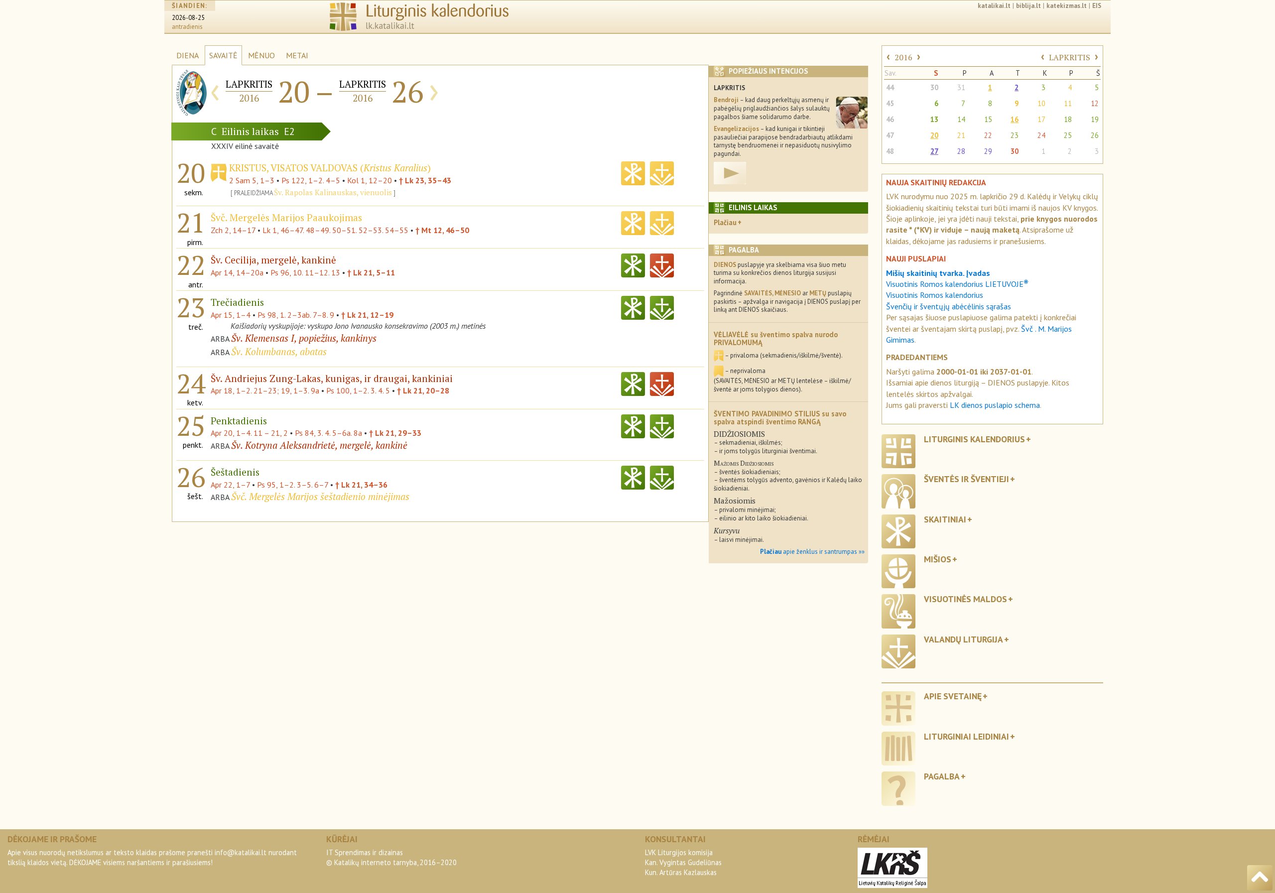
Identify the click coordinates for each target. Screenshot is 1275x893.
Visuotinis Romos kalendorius (934, 295)
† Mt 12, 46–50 (442, 230)
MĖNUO (261, 55)
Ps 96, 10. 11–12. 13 (305, 272)
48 (890, 151)
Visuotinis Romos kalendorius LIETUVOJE (957, 284)
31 (961, 87)
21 (961, 135)
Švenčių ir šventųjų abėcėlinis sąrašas (948, 306)
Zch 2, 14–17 (233, 230)
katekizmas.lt (1066, 5)
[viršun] (1260, 878)
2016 (903, 57)
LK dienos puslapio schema (995, 405)
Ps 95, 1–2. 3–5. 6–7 (292, 485)
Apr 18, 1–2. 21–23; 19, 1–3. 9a (265, 390)
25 (1068, 135)
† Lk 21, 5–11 (371, 272)
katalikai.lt (994, 5)
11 (1068, 103)
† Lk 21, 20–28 (423, 390)
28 (961, 151)
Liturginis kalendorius (974, 439)
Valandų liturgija (963, 639)
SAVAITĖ (223, 55)
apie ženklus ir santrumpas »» (812, 551)
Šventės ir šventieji (966, 479)
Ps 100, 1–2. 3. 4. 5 (358, 390)
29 (988, 151)
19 (1095, 119)
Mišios (937, 559)
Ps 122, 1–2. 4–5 (310, 180)
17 (1041, 119)
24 (1041, 135)
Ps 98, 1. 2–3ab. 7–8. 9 (295, 315)
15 (988, 119)
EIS (1096, 5)
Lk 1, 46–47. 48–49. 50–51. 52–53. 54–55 (335, 230)
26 (1095, 135)
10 (1041, 103)
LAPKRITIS (1069, 57)
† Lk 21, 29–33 (395, 433)
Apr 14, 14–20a (237, 272)
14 (961, 119)
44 (890, 87)
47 (890, 135)
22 (988, 135)
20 (934, 135)
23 (1015, 135)
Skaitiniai (945, 519)
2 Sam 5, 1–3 (251, 180)
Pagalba (942, 776)
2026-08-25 (188, 17)
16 (1015, 119)
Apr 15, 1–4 (231, 315)
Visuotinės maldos (965, 599)
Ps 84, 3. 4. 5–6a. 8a (328, 433)
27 (934, 151)
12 (1095, 103)
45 (890, 103)
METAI (297, 55)
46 (890, 119)
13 (934, 119)
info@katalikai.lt (240, 852)
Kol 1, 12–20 (369, 180)
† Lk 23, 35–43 (425, 180)
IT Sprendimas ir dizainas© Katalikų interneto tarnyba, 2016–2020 (391, 857)
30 (934, 87)
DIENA (187, 55)
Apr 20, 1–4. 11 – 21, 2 (249, 433)
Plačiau (725, 222)
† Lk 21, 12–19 (367, 315)
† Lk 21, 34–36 (361, 485)
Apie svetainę (953, 696)
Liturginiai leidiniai (966, 736)
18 (1068, 119)
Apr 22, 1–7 (230, 485)
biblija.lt (1028, 5)
